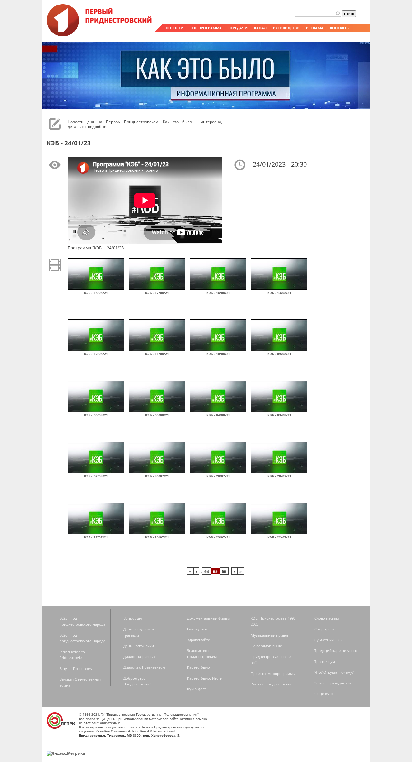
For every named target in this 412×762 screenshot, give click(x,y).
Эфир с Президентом (332, 683)
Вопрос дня (133, 618)
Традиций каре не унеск (335, 650)
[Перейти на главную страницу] (100, 35)
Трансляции (324, 661)
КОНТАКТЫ (340, 27)
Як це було (323, 693)
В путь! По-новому (76, 668)
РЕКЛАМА (314, 27)
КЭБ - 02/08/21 (96, 476)
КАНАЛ (260, 27)
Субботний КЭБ (328, 640)
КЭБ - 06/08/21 (96, 415)
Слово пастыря (327, 618)
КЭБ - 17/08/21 (157, 292)
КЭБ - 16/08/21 (218, 292)
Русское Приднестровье (272, 684)
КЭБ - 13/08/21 (279, 292)
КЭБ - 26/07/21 (157, 537)
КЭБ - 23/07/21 (218, 537)
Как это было (198, 667)
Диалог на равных (139, 656)
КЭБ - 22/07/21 (279, 537)
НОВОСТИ (174, 27)
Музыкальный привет (270, 635)
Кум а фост (196, 688)
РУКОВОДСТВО (286, 27)
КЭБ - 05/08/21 (157, 415)
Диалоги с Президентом (144, 667)
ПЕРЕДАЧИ (238, 27)
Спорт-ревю (324, 629)
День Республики (138, 645)
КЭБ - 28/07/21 (279, 476)
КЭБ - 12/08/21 (96, 354)
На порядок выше (266, 645)
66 (224, 571)
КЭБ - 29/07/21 (218, 476)
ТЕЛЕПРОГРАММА (206, 27)
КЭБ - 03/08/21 (279, 415)
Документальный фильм (208, 618)
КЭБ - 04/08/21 (218, 415)
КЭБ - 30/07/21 (157, 476)
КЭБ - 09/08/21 (279, 354)
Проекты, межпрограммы (273, 673)
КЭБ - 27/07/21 (96, 537)
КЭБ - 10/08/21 (218, 354)
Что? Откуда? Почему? (334, 672)
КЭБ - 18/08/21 (96, 292)
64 (206, 571)
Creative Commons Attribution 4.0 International (135, 731)
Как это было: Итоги (204, 678)
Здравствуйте (198, 640)
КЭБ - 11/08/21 (157, 354)
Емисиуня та (198, 629)
